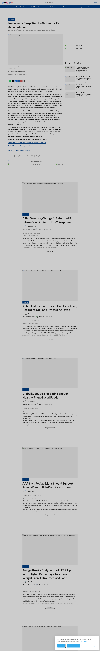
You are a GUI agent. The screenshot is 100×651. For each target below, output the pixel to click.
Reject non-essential (73, 645)
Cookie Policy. (83, 641)
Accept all (61, 645)
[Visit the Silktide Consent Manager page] (94, 645)
